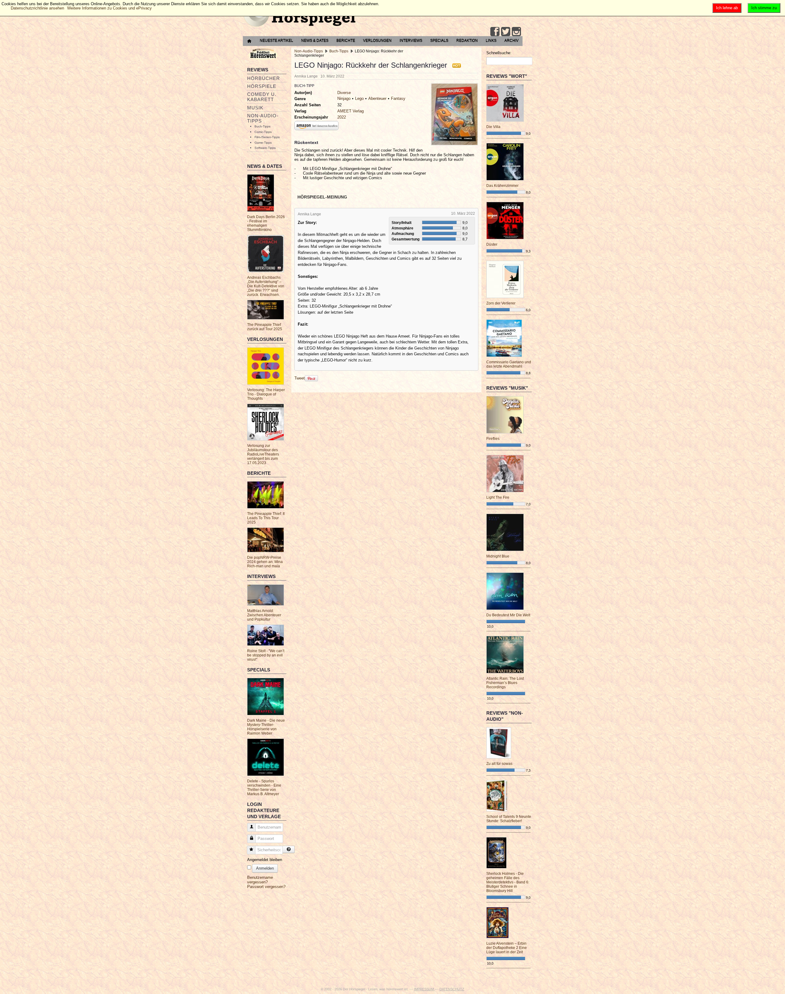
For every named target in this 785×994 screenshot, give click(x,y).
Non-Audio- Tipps (262, 118)
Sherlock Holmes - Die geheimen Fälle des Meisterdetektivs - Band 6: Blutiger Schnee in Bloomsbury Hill (507, 882)
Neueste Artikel (276, 40)
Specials (439, 40)
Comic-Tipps (263, 132)
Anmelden (265, 868)
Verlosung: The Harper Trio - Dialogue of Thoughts (266, 394)
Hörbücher (263, 78)
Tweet (299, 378)
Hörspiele (261, 86)
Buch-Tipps (262, 126)
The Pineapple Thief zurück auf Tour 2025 (264, 327)
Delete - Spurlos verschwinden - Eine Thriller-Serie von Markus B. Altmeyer (264, 787)
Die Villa (493, 127)
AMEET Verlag (350, 111)
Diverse (344, 92)
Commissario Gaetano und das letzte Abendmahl (508, 364)
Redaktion (467, 40)
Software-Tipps (265, 147)
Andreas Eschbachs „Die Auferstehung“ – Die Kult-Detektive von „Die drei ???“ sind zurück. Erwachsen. (265, 286)
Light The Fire (497, 497)
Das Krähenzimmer (502, 185)
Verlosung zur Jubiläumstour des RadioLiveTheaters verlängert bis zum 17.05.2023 (263, 454)
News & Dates (314, 40)
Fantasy (398, 98)
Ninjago (343, 98)
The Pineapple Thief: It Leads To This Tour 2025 (266, 518)
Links (491, 40)
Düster (491, 244)
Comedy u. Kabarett (261, 97)
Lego (359, 98)
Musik (255, 107)
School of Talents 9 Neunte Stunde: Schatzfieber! (508, 818)
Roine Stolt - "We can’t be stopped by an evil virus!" (265, 655)
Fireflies (493, 439)
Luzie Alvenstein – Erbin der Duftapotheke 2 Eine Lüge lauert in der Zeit (506, 947)
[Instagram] (516, 31)
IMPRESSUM (424, 989)
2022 (341, 117)
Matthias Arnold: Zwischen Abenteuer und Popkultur (264, 615)
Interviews (411, 40)
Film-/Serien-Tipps (267, 137)
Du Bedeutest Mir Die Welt (508, 615)
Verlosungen (377, 40)
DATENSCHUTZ (451, 989)
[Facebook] (495, 31)
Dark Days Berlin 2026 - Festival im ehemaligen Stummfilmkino (266, 223)
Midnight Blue (497, 556)
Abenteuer (377, 98)
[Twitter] (505, 31)
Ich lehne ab (727, 8)
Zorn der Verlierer (500, 303)
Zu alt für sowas (499, 764)
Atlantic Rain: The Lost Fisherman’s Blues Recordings (505, 682)
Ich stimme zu (764, 8)
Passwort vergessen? (266, 886)
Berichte (345, 40)
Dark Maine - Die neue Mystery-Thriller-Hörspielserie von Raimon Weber (266, 726)
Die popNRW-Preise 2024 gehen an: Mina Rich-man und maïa (265, 561)
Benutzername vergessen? (260, 879)
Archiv (511, 40)
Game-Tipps (263, 142)
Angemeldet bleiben (264, 859)
